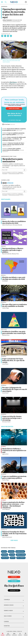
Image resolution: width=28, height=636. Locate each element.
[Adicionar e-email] (24, 170)
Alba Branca (13, 82)
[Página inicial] (14, 2)
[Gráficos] (8, 634)
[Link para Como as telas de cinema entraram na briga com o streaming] (14, 405)
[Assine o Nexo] (2, 634)
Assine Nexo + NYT (14, 590)
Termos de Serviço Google (14, 173)
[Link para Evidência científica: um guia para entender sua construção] (14, 320)
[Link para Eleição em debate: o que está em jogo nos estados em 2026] (14, 266)
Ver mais (14, 540)
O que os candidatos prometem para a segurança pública (14, 477)
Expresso (4, 133)
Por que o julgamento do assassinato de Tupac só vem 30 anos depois (14, 389)
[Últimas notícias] (20, 634)
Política (4, 551)
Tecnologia (5, 557)
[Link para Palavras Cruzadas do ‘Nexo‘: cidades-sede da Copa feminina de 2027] (14, 520)
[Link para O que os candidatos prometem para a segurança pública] (14, 465)
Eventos (6, 625)
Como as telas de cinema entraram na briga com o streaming (12, 418)
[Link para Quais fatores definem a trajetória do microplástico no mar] (14, 437)
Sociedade (5, 554)
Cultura (12, 554)
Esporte (12, 557)
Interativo (5, 143)
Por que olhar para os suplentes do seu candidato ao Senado (14, 305)
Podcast (3, 246)
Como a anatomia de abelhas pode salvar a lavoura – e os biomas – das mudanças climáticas (14, 139)
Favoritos (5, 148)
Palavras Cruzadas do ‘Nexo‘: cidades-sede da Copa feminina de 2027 (14, 533)
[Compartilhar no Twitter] (5, 36)
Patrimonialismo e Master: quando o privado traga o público (12, 250)
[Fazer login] (26, 2)
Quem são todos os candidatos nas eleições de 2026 (14, 222)
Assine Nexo (14, 576)
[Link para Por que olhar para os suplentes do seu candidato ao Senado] (14, 293)
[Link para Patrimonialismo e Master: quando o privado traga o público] (14, 237)
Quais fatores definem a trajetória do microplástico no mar (14, 450)
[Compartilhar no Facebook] (2, 36)
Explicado (4, 329)
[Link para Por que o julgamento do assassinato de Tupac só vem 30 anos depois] (14, 376)
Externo (4, 128)
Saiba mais (12, 124)
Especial (3, 219)
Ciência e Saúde (20, 554)
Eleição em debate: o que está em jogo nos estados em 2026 (13, 278)
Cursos (6, 621)
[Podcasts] (14, 634)
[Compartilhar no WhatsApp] (11, 36)
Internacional (20, 551)
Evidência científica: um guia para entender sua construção (14, 332)
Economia (11, 551)
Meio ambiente (21, 557)
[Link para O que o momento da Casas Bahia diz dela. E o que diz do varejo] (14, 347)
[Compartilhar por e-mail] (8, 36)
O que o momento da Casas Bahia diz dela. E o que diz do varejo (13, 360)
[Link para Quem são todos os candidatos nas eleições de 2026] (14, 210)
